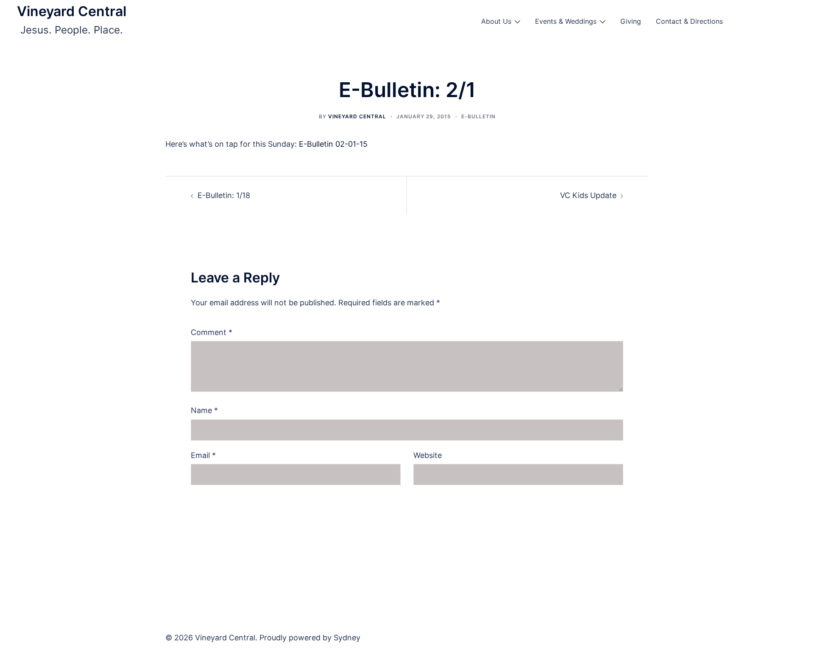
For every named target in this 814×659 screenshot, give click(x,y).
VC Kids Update (588, 195)
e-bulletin (478, 116)
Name (204, 410)
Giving (630, 21)
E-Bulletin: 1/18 (224, 195)
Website (427, 455)
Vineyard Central (71, 11)
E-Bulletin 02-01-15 (333, 144)
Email (203, 455)
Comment (211, 332)
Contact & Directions (689, 21)
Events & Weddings (566, 21)
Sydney (347, 637)
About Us (496, 21)
